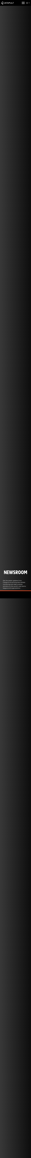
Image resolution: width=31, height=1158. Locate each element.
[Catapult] (8, 3)
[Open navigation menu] (23, 3)
